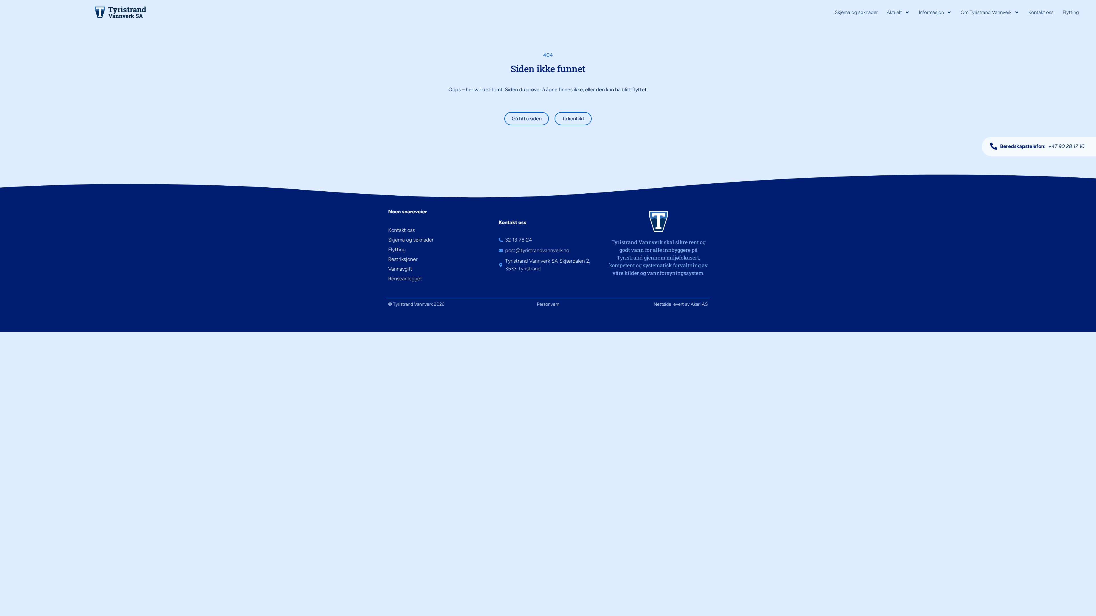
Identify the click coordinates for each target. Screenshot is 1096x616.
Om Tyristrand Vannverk (986, 12)
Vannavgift (400, 269)
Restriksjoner (403, 259)
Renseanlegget (405, 278)
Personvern (548, 304)
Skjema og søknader (856, 12)
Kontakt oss (1040, 12)
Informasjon (931, 12)
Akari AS (699, 304)
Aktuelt (894, 12)
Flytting (1071, 12)
